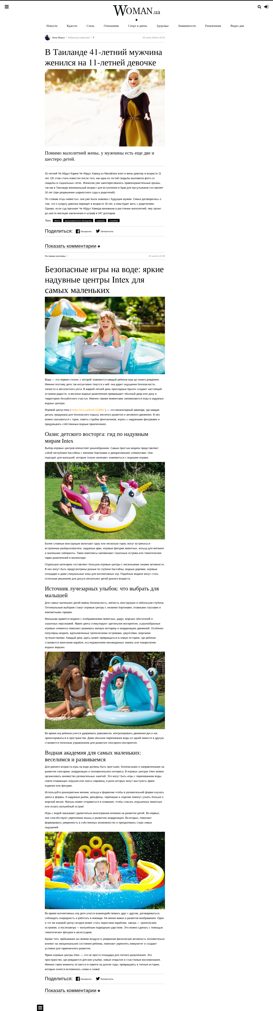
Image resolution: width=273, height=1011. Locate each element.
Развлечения (213, 26)
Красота (72, 26)
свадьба (100, 220)
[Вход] (266, 7)
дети (57, 220)
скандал (113, 220)
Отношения (111, 26)
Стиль (90, 26)
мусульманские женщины (78, 220)
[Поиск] (259, 7)
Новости (51, 26)
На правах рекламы (55, 256)
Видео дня (237, 26)
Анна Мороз (58, 37)
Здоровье (163, 26)
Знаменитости (187, 26)
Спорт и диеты (137, 26)
